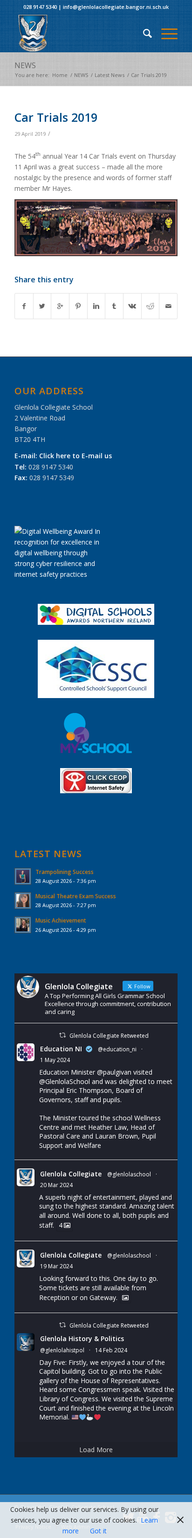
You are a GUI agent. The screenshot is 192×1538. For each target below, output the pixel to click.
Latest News (109, 74)
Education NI (61, 1048)
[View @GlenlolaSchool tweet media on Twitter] (125, 1297)
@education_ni (117, 1049)
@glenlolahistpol (62, 1350)
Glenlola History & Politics (82, 1338)
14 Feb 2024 (111, 1350)
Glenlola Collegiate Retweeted (109, 1036)
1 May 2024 (55, 1060)
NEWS (25, 65)
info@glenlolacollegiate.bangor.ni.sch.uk (116, 6)
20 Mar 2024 (56, 1185)
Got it (98, 1530)
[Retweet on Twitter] (62, 1035)
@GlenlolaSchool (64, 1081)
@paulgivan (114, 1072)
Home (60, 74)
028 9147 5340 (40, 6)
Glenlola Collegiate (71, 1173)
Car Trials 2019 (55, 117)
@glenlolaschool (129, 1174)
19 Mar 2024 (56, 1266)
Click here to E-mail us (75, 455)
